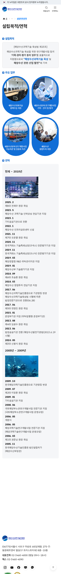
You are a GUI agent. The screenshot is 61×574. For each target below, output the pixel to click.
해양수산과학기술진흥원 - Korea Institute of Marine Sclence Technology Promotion (12, 9)
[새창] (5, 567)
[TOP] (53, 567)
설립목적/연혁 (22, 19)
